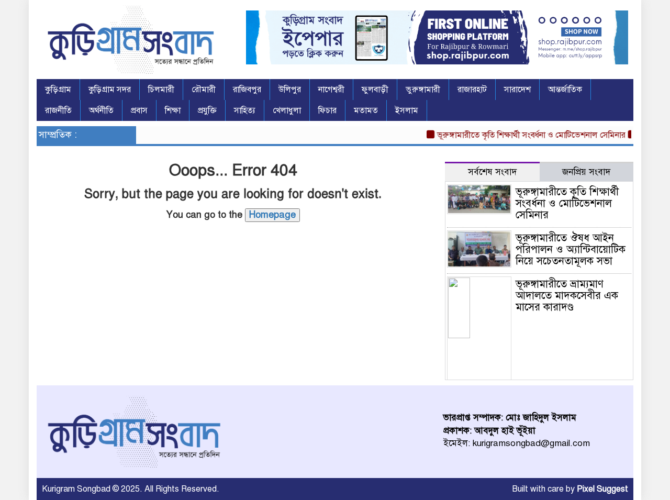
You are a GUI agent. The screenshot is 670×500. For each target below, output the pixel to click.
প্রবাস (139, 110)
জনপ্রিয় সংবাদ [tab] (586, 171)
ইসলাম (406, 110)
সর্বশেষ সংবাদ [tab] (492, 171)
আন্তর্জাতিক (565, 89)
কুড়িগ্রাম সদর (109, 89)
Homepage (272, 214)
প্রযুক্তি (207, 110)
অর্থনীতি (101, 110)
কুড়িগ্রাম (58, 89)
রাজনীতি (58, 110)
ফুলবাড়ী (375, 89)
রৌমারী (204, 89)
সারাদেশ (517, 89)
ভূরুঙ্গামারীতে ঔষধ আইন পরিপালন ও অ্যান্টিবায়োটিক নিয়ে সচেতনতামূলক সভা (571, 249)
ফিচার (327, 110)
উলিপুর (289, 89)
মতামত (366, 110)
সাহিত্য (244, 110)
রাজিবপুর (247, 89)
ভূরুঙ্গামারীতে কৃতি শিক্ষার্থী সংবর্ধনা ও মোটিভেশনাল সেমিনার (525, 135)
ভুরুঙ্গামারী (423, 89)
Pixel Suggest (602, 489)
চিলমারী (161, 89)
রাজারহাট (472, 89)
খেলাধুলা (287, 110)
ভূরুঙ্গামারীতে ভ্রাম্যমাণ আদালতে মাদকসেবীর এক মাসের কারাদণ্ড (567, 295)
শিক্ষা (173, 110)
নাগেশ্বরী (331, 89)
